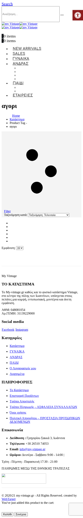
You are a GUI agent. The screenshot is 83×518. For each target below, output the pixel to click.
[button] (7, 4)
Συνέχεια (21, 514)
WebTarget (9, 499)
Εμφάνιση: (9, 248)
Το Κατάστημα (19, 390)
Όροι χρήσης (18, 412)
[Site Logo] (19, 23)
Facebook (8, 329)
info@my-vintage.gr (32, 449)
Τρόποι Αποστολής (22, 401)
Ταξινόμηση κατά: (16, 215)
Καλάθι (7, 514)
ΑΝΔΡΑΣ (20, 64)
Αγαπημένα (17, 374)
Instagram (22, 329)
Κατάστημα (17, 346)
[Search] (62, 15)
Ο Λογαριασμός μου (23, 368)
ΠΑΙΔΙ (18, 83)
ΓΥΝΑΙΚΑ (17, 351)
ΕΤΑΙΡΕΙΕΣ (23, 95)
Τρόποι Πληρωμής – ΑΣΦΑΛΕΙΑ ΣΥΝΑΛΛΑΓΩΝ (43, 407)
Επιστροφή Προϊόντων (24, 395)
